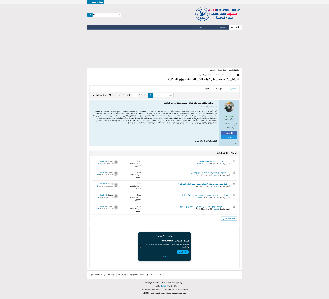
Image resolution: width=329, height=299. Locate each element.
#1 (92, 102)
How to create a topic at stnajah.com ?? (213, 161)
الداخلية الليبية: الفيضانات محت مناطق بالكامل (209, 172)
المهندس (216, 175)
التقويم (212, 70)
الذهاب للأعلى (96, 274)
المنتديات (235, 27)
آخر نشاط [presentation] (218, 88)
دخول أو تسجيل (97, 2)
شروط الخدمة (123, 274)
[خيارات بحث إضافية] (93, 15)
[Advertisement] (164, 49)
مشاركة (228, 133)
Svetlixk (200, 163)
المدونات (223, 27)
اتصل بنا (149, 274)
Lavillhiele (104, 161)
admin (200, 197)
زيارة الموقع (183, 252)
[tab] (232, 89)
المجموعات (201, 27)
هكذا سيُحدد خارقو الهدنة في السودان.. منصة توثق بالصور (203, 206)
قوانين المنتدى (109, 274)
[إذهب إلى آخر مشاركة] (98, 163)
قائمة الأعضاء (222, 70)
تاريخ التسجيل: (232, 123)
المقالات (213, 27)
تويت (228, 137)
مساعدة (157, 274)
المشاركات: (233, 128)
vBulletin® (164, 286)
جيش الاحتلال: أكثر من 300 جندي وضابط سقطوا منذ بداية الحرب (204, 195)
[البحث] (90, 15)
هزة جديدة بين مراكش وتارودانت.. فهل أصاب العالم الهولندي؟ (202, 184)
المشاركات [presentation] (232, 88)
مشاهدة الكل (229, 218)
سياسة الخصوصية (137, 274)
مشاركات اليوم (234, 70)
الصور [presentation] (207, 88)
